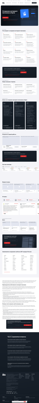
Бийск (22, 262)
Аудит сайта (20, 377)
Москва (5, 255)
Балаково (14, 262)
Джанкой (31, 269)
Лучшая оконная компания (8, 146)
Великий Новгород (23, 269)
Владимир (31, 258)
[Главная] (3, 2)
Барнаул (5, 259)
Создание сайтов (21, 375)
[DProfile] (14, 393)
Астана (5, 262)
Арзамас (5, 268)
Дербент (31, 268)
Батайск (14, 268)
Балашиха (14, 265)
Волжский (31, 262)
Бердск (22, 259)
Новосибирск (6, 258)
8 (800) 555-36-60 (9, 391)
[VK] (8, 393)
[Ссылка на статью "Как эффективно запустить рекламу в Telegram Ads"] (6, 224)
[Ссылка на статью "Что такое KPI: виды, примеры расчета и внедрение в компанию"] (33, 224)
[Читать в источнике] (10, 213)
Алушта (5, 265)
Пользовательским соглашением (28, 327)
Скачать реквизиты (8, 385)
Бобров (22, 265)
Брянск (22, 268)
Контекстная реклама (21, 376)
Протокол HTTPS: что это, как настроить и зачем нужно (23, 228)
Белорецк (22, 258)
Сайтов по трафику (27, 376)
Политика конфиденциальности (12, 245)
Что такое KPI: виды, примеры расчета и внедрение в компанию (32, 228)
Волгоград (31, 259)
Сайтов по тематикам (27, 375)
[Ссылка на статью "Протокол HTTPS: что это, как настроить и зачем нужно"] (24, 224)
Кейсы (32, 375)
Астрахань (14, 259)
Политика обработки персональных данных (12, 75)
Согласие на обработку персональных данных (7, 19)
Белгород (22, 255)
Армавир (5, 269)
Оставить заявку (5, 17)
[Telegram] (7, 393)
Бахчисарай (14, 269)
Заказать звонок (14, 391)
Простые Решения (24, 146)
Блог (32, 376)
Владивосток (32, 255)
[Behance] (10, 393)
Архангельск (14, 258)
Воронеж (31, 265)
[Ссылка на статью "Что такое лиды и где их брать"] (15, 224)
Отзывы (32, 377)
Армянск (14, 255)
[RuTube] (12, 393)
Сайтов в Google (27, 377)
